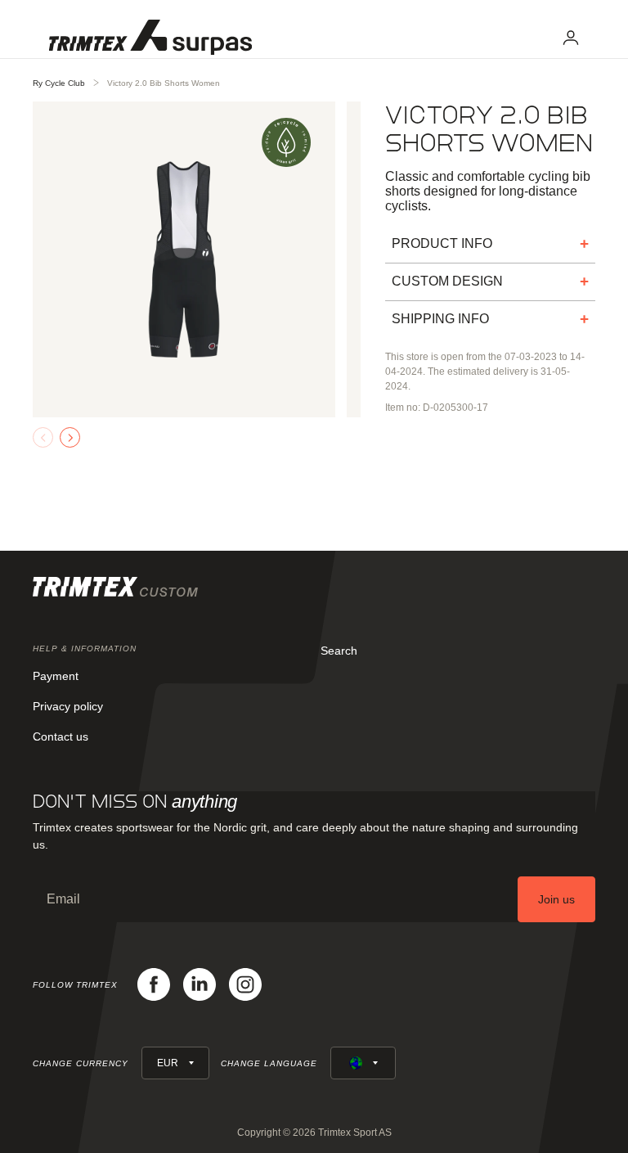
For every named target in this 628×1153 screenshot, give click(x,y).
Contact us (60, 736)
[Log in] (571, 37)
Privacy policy (68, 706)
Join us (556, 899)
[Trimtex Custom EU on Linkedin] (199, 984)
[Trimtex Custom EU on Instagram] (245, 984)
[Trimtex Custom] (150, 37)
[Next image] (70, 437)
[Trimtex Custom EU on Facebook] (153, 984)
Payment (55, 675)
